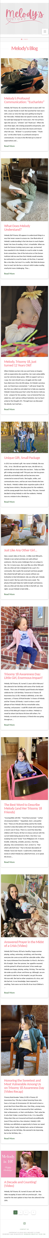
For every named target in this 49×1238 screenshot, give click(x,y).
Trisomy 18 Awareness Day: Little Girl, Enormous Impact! (23, 676)
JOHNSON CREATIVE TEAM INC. (35, 1234)
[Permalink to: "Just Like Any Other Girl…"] (24, 530)
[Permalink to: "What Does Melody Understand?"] (24, 189)
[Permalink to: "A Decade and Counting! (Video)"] (24, 1164)
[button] (45, 32)
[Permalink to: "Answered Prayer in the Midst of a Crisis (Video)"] (24, 905)
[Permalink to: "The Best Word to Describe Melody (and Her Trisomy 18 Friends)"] (24, 768)
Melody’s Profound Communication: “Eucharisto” (24, 100)
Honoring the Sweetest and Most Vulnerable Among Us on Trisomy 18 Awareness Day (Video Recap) (24, 1086)
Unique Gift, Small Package (22, 458)
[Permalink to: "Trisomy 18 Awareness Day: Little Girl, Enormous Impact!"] (24, 638)
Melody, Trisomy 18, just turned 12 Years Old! (20, 363)
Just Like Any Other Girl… (20, 550)
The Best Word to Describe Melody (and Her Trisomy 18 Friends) (23, 808)
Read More (9, 146)
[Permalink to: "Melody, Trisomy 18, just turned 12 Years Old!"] (24, 321)
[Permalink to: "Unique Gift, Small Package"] (24, 437)
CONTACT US (24, 1229)
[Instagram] (24, 1223)
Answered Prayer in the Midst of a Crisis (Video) (24, 944)
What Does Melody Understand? (17, 228)
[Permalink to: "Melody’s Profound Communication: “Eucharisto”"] (24, 76)
